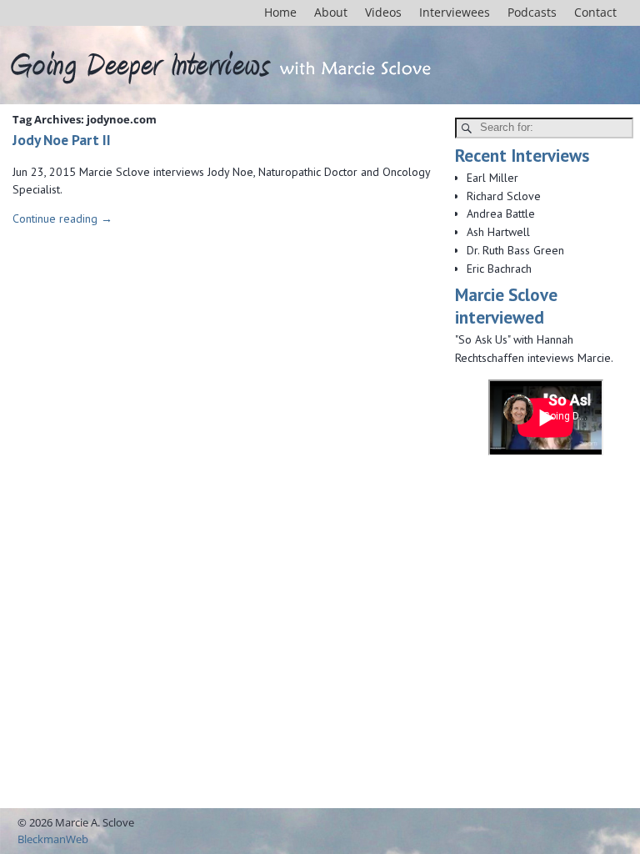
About (331, 12)
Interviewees (454, 12)
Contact (595, 12)
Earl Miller (492, 177)
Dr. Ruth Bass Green (515, 250)
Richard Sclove (504, 195)
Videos (383, 12)
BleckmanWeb (53, 838)
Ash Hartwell (498, 231)
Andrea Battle (501, 213)
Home (280, 12)
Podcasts (532, 12)
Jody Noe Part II (61, 139)
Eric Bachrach (499, 268)
